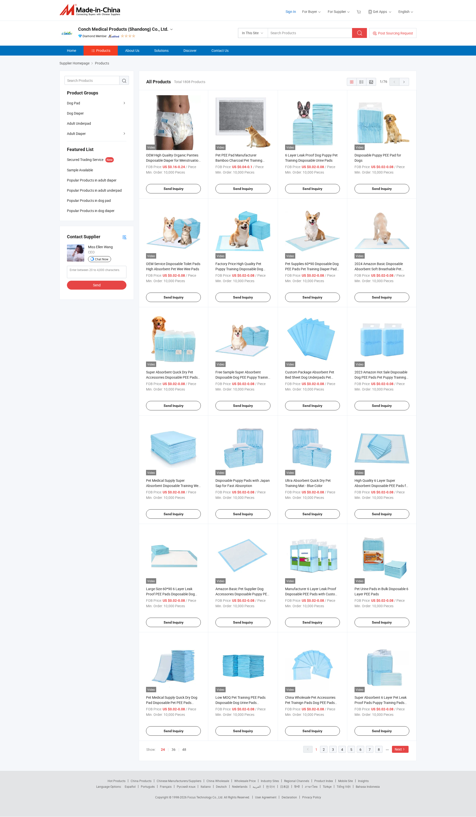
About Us (132, 50)
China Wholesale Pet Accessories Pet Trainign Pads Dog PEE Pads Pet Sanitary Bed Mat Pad (310, 702)
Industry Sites (270, 781)
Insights (363, 781)
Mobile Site (345, 781)
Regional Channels (296, 781)
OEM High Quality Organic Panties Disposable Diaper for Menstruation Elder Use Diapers (173, 160)
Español (130, 786)
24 (163, 750)
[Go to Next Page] (404, 82)
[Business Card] (124, 237)
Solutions (161, 50)
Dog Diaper (75, 113)
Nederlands (239, 786)
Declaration (289, 797)
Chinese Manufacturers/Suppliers (179, 781)
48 (184, 749)
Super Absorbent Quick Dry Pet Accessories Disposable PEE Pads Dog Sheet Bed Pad (172, 377)
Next (398, 749)
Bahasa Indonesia (368, 786)
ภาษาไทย (311, 786)
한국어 (270, 786)
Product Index (323, 781)
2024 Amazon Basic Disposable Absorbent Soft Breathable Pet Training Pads (379, 268)
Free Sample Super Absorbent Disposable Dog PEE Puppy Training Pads (242, 377)
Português (148, 786)
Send (97, 285)
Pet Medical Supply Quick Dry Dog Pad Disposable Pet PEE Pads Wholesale (171, 702)
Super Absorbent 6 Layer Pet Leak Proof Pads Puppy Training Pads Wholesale (381, 702)
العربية (257, 786)
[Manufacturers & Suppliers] (91, 10)
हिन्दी (297, 786)
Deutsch (221, 786)
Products (103, 50)
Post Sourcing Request (395, 33)
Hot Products (116, 781)
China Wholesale (218, 781)
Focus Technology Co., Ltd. (205, 797)
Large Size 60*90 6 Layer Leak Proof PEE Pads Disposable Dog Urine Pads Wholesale (170, 594)
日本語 (284, 786)
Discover (190, 50)
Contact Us (220, 50)
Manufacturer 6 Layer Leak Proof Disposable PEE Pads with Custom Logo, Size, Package (311, 594)
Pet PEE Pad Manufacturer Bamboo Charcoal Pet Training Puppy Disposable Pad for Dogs (239, 160)
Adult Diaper (76, 133)
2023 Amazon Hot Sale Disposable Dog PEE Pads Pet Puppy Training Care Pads (381, 377)
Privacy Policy (311, 797)
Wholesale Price (245, 781)
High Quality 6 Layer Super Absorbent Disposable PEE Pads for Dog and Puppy (382, 485)
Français (166, 786)
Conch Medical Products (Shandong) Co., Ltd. (123, 29)
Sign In (291, 11)
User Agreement (265, 797)
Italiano (206, 786)
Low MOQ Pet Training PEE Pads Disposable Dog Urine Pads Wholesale (240, 702)
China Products (141, 781)
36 (174, 749)
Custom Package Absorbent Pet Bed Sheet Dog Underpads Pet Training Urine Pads (309, 377)
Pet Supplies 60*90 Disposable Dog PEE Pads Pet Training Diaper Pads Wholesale (312, 268)
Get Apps (380, 11)
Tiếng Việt (344, 786)
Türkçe (327, 786)
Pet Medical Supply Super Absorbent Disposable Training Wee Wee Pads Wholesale (173, 485)
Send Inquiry (173, 189)
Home (71, 50)
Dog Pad (73, 103)
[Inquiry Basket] (359, 11)
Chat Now (101, 259)
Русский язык (186, 786)
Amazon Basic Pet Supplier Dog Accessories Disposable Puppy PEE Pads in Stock (242, 594)
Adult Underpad (79, 123)
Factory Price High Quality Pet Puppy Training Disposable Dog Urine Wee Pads (239, 268)
